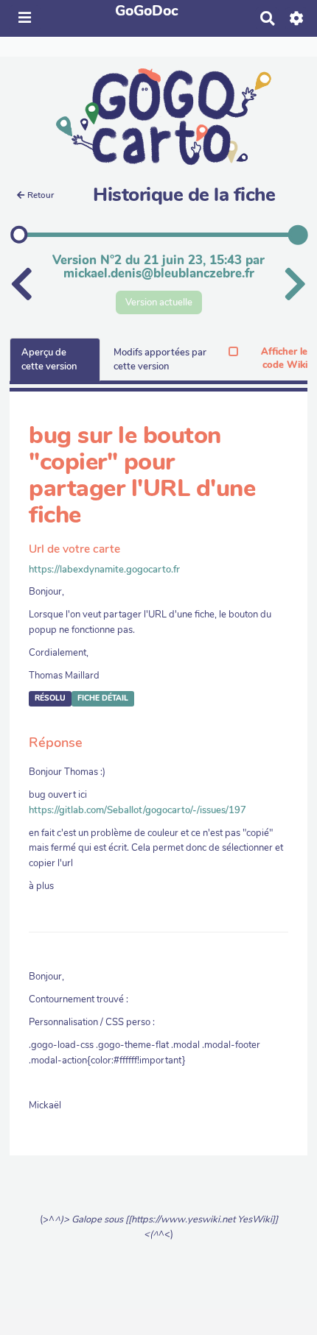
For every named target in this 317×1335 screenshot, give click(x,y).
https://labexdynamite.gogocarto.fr (104, 569)
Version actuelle (158, 302)
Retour (40, 195)
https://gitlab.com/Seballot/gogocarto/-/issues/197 (137, 810)
